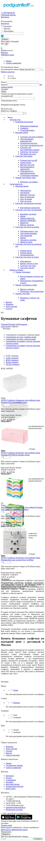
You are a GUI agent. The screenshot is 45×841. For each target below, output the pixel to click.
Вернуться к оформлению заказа (14, 830)
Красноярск (8, 31)
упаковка (17, 717)
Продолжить (6, 832)
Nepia (15, 690)
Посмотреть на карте (14, 810)
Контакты (5, 17)
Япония (16, 703)
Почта (3, 82)
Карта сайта (10, 789)
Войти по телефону (9, 111)
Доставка (9, 782)
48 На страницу (12, 360)
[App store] (8, 819)
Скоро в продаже (13, 755)
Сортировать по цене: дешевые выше (21, 337)
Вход (4, 91)
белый (16, 730)
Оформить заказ (7, 55)
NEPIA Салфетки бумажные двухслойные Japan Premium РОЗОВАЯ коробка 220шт (20, 454)
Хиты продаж (11, 749)
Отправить (38, 839)
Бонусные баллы (12, 784)
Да (6, 44)
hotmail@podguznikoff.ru (15, 807)
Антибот (4, 89)
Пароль (4, 85)
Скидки (9, 751)
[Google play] (24, 819)
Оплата (9, 778)
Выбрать (5, 39)
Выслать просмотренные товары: (14, 836)
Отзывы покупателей (14, 786)
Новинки (9, 747)
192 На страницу (13, 364)
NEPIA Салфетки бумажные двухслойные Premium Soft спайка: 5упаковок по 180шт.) (22, 508)
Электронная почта (9, 101)
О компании (11, 780)
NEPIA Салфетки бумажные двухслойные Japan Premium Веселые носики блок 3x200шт (20, 559)
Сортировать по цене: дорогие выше (21, 339)
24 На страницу (12, 358)
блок (15, 715)
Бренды (9, 753)
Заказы (8, 61)
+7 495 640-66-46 (8, 13)
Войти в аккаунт (8, 72)
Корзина (4, 53)
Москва (6, 29)
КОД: (3, 368)
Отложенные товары (14, 765)
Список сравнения (13, 63)
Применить (6, 834)
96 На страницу (12, 362)
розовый (16, 732)
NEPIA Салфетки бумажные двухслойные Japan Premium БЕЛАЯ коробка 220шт (20, 401)
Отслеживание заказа (9, 69)
